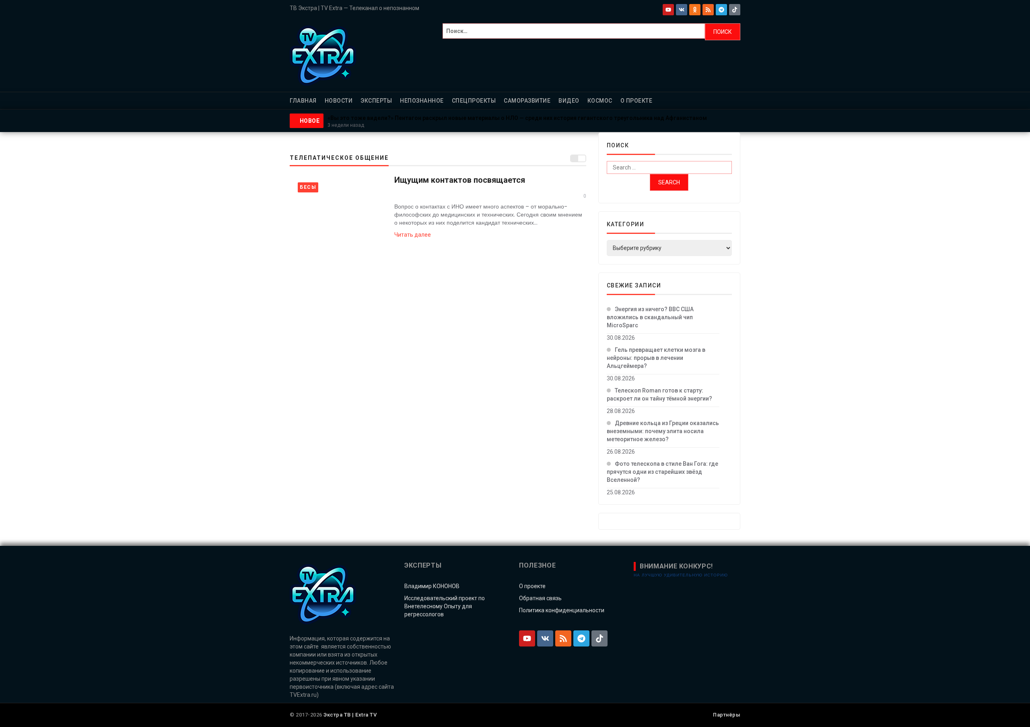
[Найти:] (574, 31)
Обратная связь (540, 598)
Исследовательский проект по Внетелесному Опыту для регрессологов (444, 606)
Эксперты (376, 100)
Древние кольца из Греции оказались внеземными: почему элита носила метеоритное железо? (663, 431)
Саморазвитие (527, 100)
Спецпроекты (474, 100)
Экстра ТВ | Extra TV (350, 715)
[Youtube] (668, 9)
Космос (599, 100)
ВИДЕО (568, 100)
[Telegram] (721, 9)
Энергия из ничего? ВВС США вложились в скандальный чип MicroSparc (650, 317)
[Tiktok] (734, 9)
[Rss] (708, 9)
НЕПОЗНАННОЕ (422, 100)
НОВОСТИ (339, 100)
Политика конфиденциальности (561, 610)
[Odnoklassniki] (694, 9)
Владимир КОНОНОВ (431, 586)
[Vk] (681, 9)
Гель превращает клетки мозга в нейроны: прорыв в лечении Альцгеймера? (656, 358)
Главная (303, 100)
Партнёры (726, 715)
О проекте (636, 100)
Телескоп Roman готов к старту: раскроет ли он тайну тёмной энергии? (659, 394)
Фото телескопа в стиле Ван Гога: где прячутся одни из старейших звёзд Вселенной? (662, 472)
